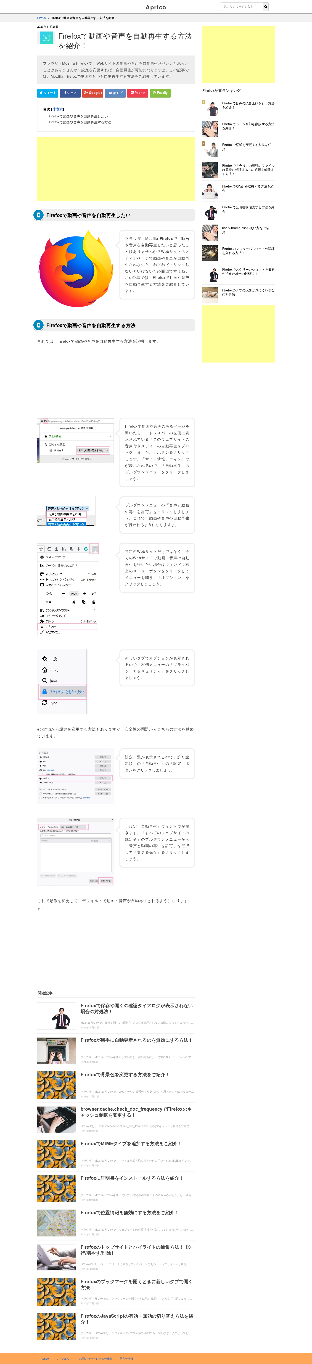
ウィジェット (64, 1358)
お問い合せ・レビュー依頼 (96, 1358)
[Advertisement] (116, 169)
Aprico (156, 7)
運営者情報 (126, 1358)
